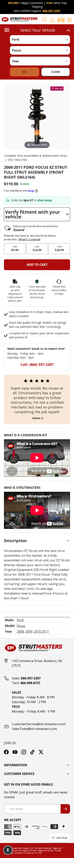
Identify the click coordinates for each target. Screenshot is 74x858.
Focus (21, 626)
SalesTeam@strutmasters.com (34, 729)
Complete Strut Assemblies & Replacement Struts (35, 155)
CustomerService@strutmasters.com (39, 724)
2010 (37, 631)
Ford (20, 620)
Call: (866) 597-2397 (37, 364)
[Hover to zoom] (37, 116)
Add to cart (37, 264)
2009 (28, 631)
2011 (45, 631)
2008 (20, 631)
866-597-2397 (51, 11)
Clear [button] (55, 72)
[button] (61, 19)
